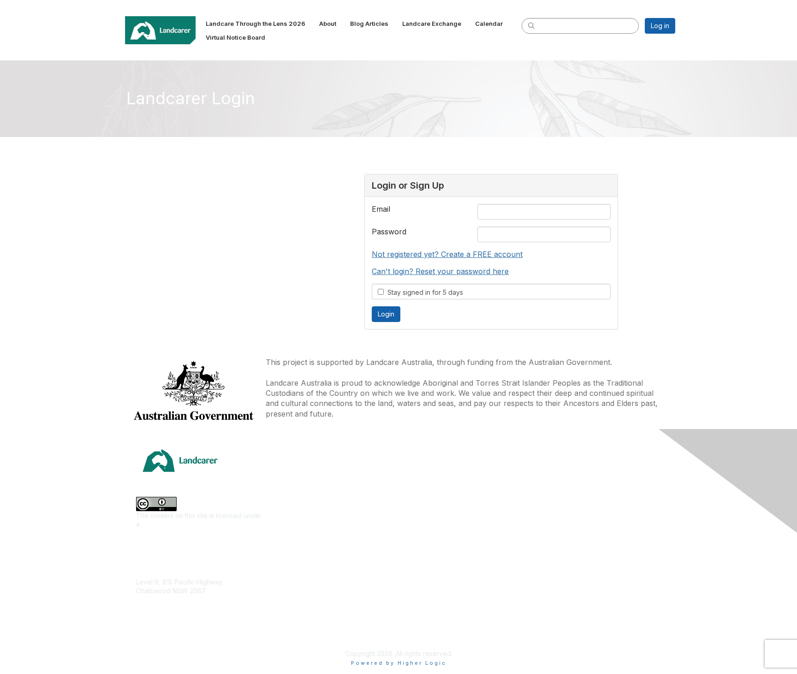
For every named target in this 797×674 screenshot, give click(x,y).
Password (389, 231)
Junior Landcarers (296, 586)
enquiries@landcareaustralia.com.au (190, 618)
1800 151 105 (154, 609)
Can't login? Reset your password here (440, 271)
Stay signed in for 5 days (423, 292)
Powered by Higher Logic (398, 663)
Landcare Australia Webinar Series (454, 640)
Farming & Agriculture (301, 505)
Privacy (546, 614)
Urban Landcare (293, 573)
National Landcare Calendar (577, 505)
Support (547, 559)
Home (544, 478)
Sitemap (547, 628)
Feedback (550, 573)
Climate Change (293, 478)
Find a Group (421, 491)
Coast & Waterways (298, 491)
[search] (531, 25)
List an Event (554, 518)
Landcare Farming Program (443, 598)
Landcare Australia (430, 478)
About (544, 491)
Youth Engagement (298, 600)
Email (381, 209)
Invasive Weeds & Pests (305, 532)
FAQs (543, 546)
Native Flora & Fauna (300, 559)
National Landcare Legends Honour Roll (462, 612)
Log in (660, 26)
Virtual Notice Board (565, 532)
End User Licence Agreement (580, 600)
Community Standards (568, 586)
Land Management (297, 546)
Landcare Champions (434, 626)
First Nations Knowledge (306, 518)
